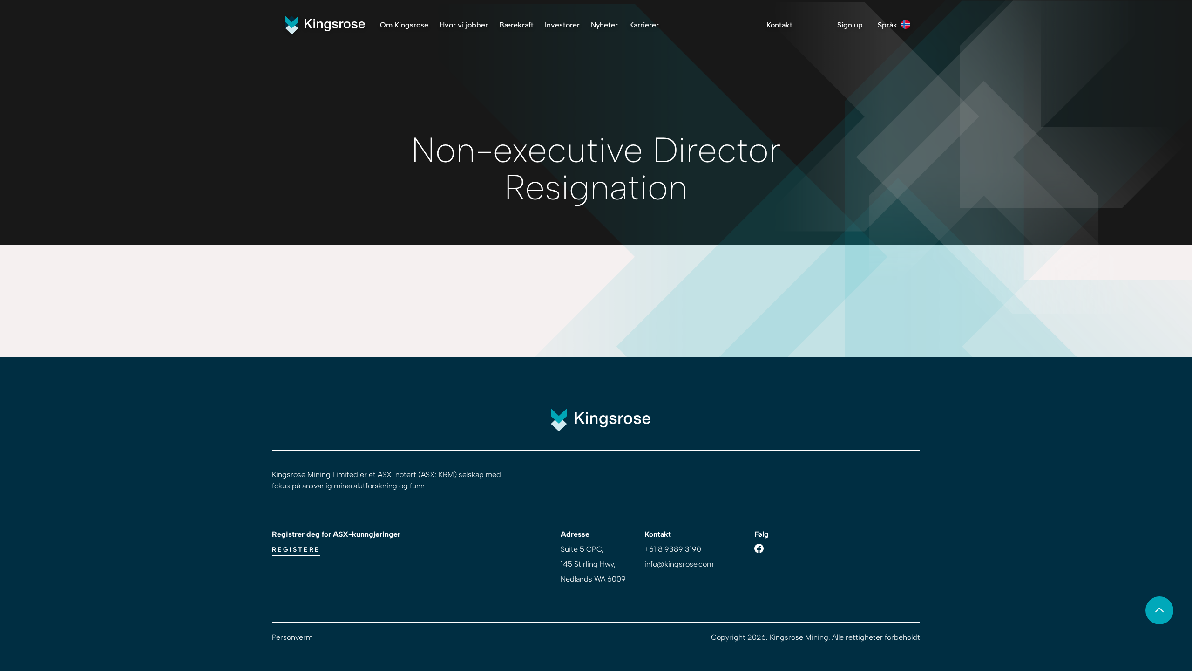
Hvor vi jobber (464, 25)
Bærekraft (516, 25)
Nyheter (604, 25)
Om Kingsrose (404, 25)
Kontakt (779, 25)
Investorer (562, 25)
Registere (296, 550)
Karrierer (644, 25)
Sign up (850, 25)
